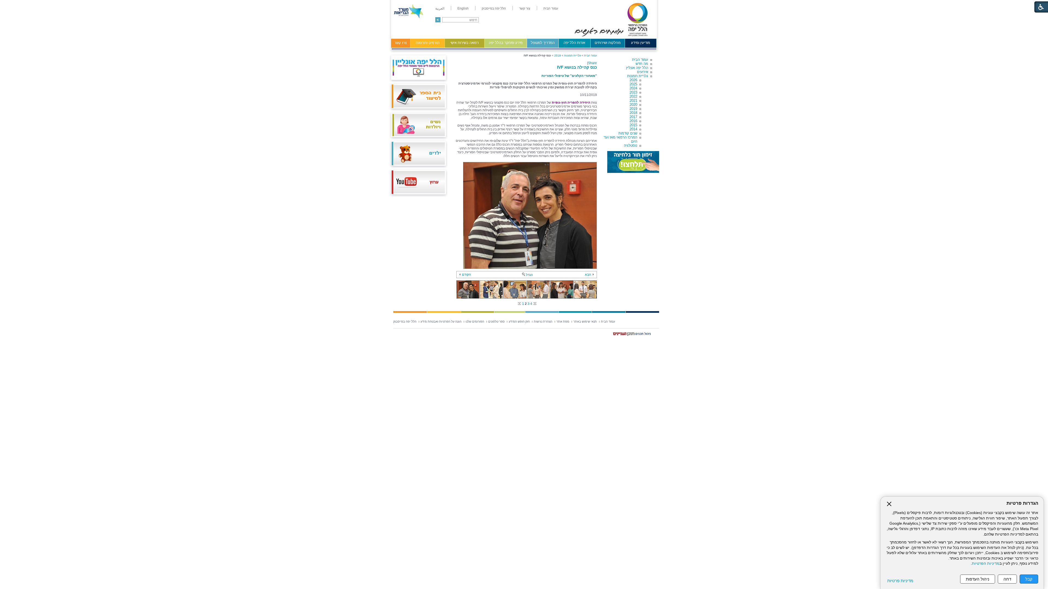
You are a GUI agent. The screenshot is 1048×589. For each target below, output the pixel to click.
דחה (1007, 579)
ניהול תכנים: (642, 333)
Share (592, 63)
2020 (633, 105)
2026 (633, 80)
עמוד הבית (640, 60)
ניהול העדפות (977, 579)
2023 (633, 92)
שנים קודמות (627, 133)
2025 (633, 84)
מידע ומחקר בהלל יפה (506, 43)
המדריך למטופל (543, 43)
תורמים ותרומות (427, 43)
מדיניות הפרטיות (985, 563)
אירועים (642, 72)
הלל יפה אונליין (637, 68)
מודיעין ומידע (640, 43)
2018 (633, 113)
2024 (633, 88)
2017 (633, 117)
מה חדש (642, 64)
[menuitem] (550, 8)
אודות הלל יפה (574, 43)
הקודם (466, 275)
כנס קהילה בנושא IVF (577, 67)
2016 (633, 121)
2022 (633, 96)
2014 (633, 129)
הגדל (529, 275)
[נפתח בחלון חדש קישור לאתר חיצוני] (633, 162)
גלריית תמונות (637, 76)
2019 (633, 109)
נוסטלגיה (630, 145)
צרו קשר (400, 43)
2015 (633, 125)
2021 (633, 100)
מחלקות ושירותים (608, 43)
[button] (437, 19)
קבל (1028, 579)
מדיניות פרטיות (900, 580)
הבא (588, 275)
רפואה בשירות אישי (464, 43)
